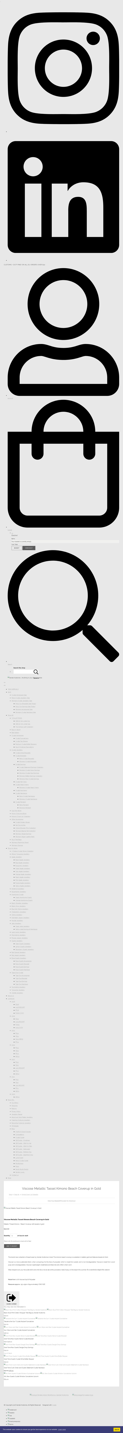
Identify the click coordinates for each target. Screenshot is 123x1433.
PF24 (17, 1042)
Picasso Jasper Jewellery (20, 938)
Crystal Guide (19, 1137)
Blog (13, 1129)
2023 (13, 1045)
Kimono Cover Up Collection (21, 816)
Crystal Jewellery (17, 750)
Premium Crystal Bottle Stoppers (26, 744)
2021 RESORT (20, 1085)
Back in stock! (16, 730)
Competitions (19, 1135)
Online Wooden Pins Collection (25, 828)
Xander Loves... (20, 1172)
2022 (13, 1059)
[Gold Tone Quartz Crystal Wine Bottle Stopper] (35, 1356)
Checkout (29, 548)
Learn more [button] (62, 1429)
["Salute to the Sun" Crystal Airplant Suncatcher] (35, 1318)
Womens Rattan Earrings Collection (30, 776)
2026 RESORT (20, 1007)
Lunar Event (19, 1158)
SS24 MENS (19, 1039)
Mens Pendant (24, 805)
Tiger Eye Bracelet (21, 978)
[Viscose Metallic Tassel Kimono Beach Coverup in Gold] (7, 1214)
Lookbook (11, 999)
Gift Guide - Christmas (22, 1140)
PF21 (16, 1088)
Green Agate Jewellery (22, 868)
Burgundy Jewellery (21, 866)
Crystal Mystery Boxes (22, 822)
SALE (9, 692)
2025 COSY (19, 1028)
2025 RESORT (20, 1022)
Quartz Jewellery (17, 941)
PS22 (17, 1062)
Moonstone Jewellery (18, 935)
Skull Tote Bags (17, 840)
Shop (10, 1194)
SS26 (17, 1004)
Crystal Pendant (20, 802)
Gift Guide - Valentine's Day (24, 1155)
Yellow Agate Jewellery (22, 886)
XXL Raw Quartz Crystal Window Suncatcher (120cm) (21, 1376)
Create (54, 1405)
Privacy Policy (16, 1111)
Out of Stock (8, 1353)
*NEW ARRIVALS (13, 689)
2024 (13, 1030)
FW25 (17, 1025)
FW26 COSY (19, 1013)
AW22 (17, 1074)
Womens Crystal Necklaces (28, 799)
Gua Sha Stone (16, 811)
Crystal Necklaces (21, 793)
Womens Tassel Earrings (23, 834)
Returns (14, 1108)
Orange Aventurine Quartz (23, 900)
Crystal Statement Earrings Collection (31, 767)
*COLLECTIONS (17, 718)
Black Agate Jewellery (22, 860)
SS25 (17, 1019)
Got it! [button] (117, 1429)
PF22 (17, 1071)
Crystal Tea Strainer (21, 741)
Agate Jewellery (17, 857)
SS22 (17, 1065)
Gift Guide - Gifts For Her (23, 1143)
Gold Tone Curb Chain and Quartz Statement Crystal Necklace (24, 1368)
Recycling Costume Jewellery (21, 1123)
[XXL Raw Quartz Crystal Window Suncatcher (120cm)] (40, 1373)
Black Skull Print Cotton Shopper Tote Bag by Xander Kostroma (24, 1313)
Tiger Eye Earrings (21, 981)
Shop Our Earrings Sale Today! (25, 706)
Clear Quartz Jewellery (22, 944)
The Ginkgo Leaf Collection (24, 727)
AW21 (17, 1091)
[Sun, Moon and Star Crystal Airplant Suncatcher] (36, 1327)
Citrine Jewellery (17, 915)
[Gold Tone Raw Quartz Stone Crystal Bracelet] (35, 1336)
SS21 (16, 1082)
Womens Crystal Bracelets (27, 761)
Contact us (15, 1175)
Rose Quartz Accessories (23, 961)
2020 (13, 1094)
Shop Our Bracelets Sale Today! (25, 704)
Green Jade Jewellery (22, 926)
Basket (16, 548)
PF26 (17, 1010)
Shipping (14, 1106)
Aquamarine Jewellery (19, 892)
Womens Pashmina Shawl (20, 842)
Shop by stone (12, 848)
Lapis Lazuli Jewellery (19, 932)
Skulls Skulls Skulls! (21, 1169)
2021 (13, 1077)
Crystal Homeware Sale (19, 695)
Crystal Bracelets (20, 756)
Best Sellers (15, 733)
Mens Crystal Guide (21, 1161)
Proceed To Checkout (67, 1201)
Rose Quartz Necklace (22, 970)
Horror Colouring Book (19, 813)
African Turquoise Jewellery (20, 854)
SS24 (17, 1036)
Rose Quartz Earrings (22, 967)
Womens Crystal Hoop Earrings (29, 770)
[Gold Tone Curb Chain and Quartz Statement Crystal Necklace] (46, 1365)
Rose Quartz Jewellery (19, 958)
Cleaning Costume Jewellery (21, 1120)
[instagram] (63, 132)
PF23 (17, 1054)
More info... (11, 1100)
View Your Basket (53, 1201)
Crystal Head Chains (22, 785)
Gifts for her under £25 (22, 721)
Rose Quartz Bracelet (22, 964)
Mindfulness (19, 1163)
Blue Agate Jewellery (22, 863)
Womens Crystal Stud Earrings (29, 773)
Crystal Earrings (20, 764)
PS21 (16, 1080)
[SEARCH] (36, 672)
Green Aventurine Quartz (23, 897)
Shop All (10, 715)
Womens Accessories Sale (23, 709)
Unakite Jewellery (17, 993)
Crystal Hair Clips (21, 782)
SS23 (17, 1051)
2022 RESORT (20, 1068)
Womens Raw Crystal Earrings (29, 779)
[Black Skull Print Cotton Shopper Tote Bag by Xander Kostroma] (47, 1310)
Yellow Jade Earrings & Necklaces (26, 929)
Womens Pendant (25, 808)
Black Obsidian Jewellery (20, 903)
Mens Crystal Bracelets (26, 759)
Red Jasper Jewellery (18, 955)
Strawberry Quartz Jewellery (24, 949)
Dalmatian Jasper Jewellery (20, 918)
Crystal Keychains (21, 790)
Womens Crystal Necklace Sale (25, 712)
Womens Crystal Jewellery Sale (22, 701)
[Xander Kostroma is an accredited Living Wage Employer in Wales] (82, 1395)
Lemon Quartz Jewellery (23, 947)
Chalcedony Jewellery (19, 912)
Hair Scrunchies (20, 825)
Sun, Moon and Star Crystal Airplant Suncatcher (19, 1330)
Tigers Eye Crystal (17, 973)
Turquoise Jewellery (18, 990)
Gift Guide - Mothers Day (23, 1152)
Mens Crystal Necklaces (27, 796)
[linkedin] (63, 260)
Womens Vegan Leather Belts (24, 837)
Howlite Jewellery (17, 920)
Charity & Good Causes (23, 1132)
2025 (13, 1016)
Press (17, 1166)
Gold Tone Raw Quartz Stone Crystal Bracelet (18, 1339)
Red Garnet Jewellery (18, 952)
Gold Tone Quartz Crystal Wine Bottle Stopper (19, 1359)
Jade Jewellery (16, 923)
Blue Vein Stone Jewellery (20, 909)
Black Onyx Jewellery (19, 906)
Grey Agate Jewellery (22, 871)
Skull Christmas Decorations (24, 747)
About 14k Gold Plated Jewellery (22, 1117)
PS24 (17, 1033)
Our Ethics (15, 1103)
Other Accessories (17, 819)
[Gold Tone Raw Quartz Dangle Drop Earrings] (35, 1344)
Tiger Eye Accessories (22, 975)
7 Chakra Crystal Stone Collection (22, 851)
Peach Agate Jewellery (22, 877)
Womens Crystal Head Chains (29, 787)
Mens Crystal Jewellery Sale (21, 698)
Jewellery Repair (17, 1114)
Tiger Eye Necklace (21, 984)
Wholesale (15, 1126)
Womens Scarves (17, 845)
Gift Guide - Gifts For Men (23, 1146)
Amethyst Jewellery (18, 889)
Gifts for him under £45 (22, 724)
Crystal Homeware (17, 735)
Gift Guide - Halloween (22, 1149)
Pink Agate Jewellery (22, 880)
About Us (11, 996)
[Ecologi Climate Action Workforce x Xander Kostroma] (49, 1395)
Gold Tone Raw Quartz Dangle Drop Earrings (18, 1347)
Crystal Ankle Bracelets (22, 753)
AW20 (17, 1097)
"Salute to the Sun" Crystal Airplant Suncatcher (19, 1321)
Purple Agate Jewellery (22, 883)
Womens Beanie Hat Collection (25, 831)
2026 (13, 1001)
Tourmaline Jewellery (18, 987)
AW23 (17, 1056)
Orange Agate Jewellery (23, 874)
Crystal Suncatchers (21, 738)
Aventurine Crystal (17, 894)
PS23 (17, 1048)
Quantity (7, 1235)
